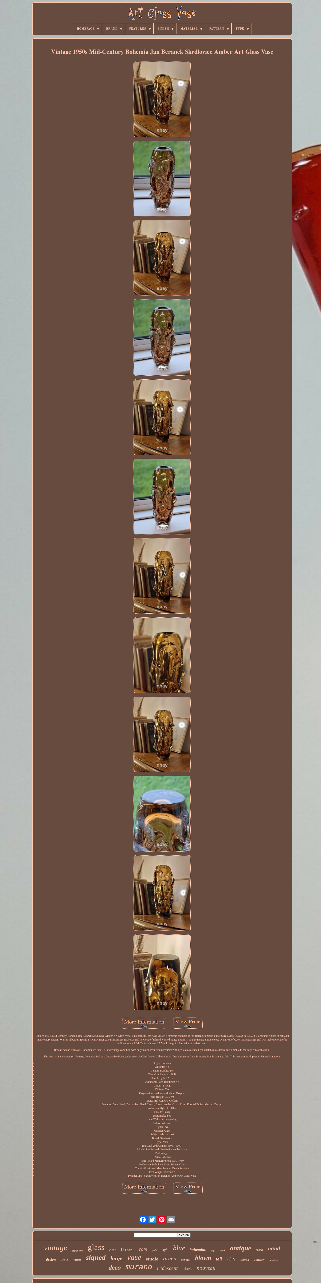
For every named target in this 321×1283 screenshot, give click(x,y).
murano (138, 1266)
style (165, 1250)
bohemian (198, 1249)
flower (127, 1249)
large (116, 1258)
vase (134, 1257)
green (169, 1258)
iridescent (167, 1268)
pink (222, 1250)
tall (219, 1258)
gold (154, 1250)
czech (259, 1249)
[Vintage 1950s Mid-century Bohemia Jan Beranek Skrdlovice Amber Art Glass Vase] (162, 99)
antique (240, 1248)
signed (96, 1257)
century (259, 1259)
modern (274, 1260)
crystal (185, 1259)
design (51, 1259)
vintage (55, 1247)
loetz (64, 1259)
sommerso (77, 1250)
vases (77, 1259)
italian (244, 1259)
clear (112, 1250)
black (187, 1268)
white (231, 1259)
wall (213, 1250)
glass (96, 1247)
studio (152, 1258)
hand (274, 1248)
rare (143, 1249)
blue (179, 1248)
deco (115, 1267)
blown (203, 1257)
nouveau (206, 1268)
